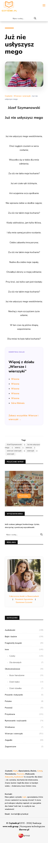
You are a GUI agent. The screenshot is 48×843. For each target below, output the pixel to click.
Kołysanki (9, 777)
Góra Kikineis (18, 403)
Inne (24, 649)
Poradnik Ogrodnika (24, 599)
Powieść (24, 707)
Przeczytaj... (24, 496)
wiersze (29, 447)
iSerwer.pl (24, 829)
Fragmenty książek (24, 643)
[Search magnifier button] (35, 18)
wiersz (17, 447)
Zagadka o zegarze (24, 480)
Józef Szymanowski (14, 444)
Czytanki (8, 96)
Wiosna (15, 379)
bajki (24, 797)
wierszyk (30, 451)
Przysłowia (24, 714)
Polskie (24, 701)
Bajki (15, 771)
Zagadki (24, 740)
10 (33, 503)
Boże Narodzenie (26, 675)
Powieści (20, 774)
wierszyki (10, 454)
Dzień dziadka (26, 688)
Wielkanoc (24, 727)
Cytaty (26, 656)
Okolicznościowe (24, 669)
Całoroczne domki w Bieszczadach (24, 596)
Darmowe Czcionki (24, 602)
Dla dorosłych (26, 662)
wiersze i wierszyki (14, 451)
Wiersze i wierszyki (22, 96)
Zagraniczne (24, 746)
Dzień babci (26, 682)
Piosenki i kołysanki (24, 695)
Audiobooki (24, 630)
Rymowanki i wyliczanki (24, 720)
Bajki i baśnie (24, 636)
